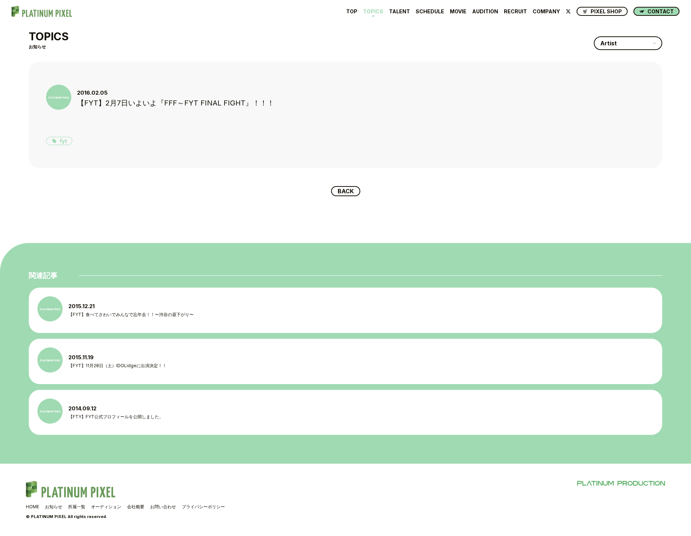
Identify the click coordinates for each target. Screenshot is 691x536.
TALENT (399, 11)
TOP (351, 11)
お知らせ (53, 506)
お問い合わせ (163, 506)
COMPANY (546, 11)
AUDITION (485, 11)
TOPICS (373, 11)
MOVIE (458, 11)
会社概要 (135, 506)
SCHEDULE (430, 11)
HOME (32, 506)
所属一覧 (76, 506)
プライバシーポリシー (203, 506)
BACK (346, 191)
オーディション (106, 506)
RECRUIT (515, 11)
